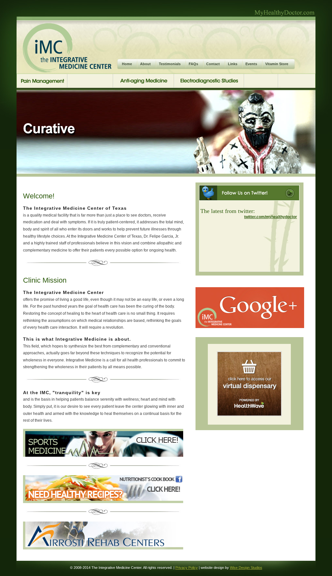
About (145, 64)
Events (251, 64)
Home (127, 64)
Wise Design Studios (246, 568)
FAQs (193, 64)
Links (232, 64)
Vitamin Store (276, 64)
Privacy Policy (186, 568)
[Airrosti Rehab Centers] (103, 547)
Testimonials (170, 64)
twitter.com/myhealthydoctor (270, 217)
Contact (213, 64)
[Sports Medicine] (103, 455)
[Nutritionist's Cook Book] (103, 501)
